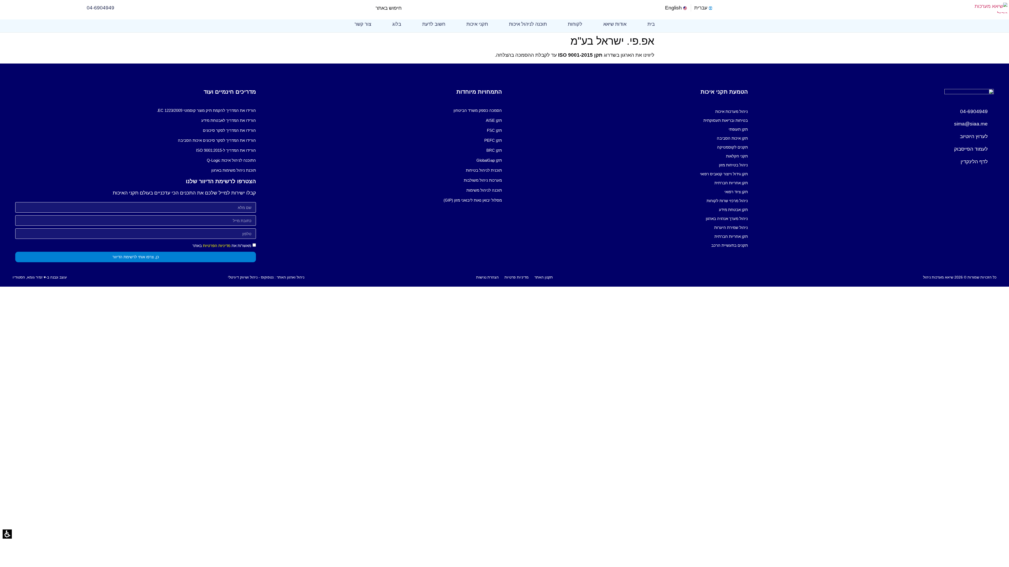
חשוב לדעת (433, 24)
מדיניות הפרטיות (216, 245)
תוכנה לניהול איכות (528, 24)
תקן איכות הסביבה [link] (732, 138)
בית (651, 24)
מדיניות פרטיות (516, 277)
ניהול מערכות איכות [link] (731, 111)
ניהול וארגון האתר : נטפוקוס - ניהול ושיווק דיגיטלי (266, 277)
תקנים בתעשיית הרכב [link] (729, 245)
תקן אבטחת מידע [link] (733, 209)
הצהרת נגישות (487, 277)
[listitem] (627, 111)
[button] (406, 8)
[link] (676, 8)
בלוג (396, 24)
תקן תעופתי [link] (738, 129)
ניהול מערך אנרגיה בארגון (727, 218)
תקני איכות (477, 24)
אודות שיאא (614, 24)
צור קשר (362, 24)
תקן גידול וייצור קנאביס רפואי (724, 174)
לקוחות (575, 24)
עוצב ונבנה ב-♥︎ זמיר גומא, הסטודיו (40, 277)
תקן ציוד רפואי (736, 192)
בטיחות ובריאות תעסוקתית (725, 120)
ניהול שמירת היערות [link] (731, 227)
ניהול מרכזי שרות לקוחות (727, 200)
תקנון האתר (543, 277)
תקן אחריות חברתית (731, 183)
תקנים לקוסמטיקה (732, 147)
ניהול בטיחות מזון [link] (733, 165)
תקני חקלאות (737, 156)
